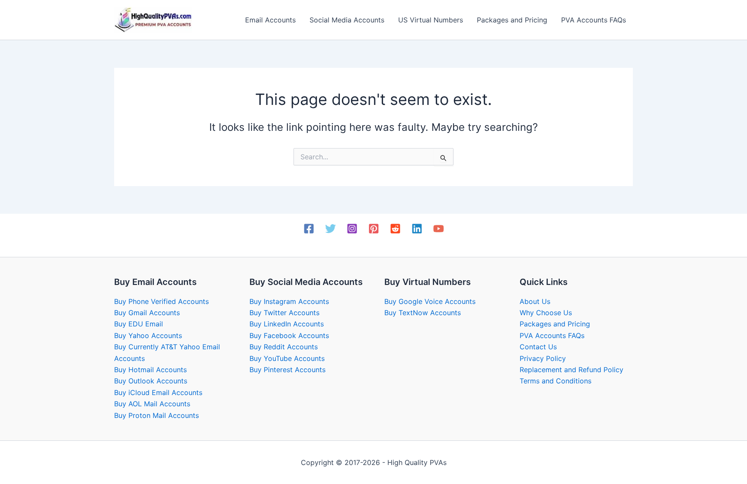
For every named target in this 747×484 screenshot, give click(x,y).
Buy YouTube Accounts (287, 358)
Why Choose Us (546, 312)
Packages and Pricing (512, 20)
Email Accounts (270, 20)
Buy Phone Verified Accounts (161, 301)
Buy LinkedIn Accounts (286, 324)
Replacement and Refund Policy (571, 369)
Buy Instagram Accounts (289, 301)
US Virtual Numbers (430, 20)
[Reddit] (395, 228)
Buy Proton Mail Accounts (156, 415)
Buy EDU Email (138, 324)
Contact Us (538, 346)
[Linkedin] (417, 228)
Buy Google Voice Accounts (430, 301)
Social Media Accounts (347, 20)
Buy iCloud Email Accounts (158, 392)
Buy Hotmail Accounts (150, 369)
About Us (535, 301)
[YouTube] (438, 228)
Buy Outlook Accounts (150, 380)
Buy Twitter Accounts (284, 312)
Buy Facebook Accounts (289, 335)
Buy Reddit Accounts (283, 346)
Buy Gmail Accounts (147, 312)
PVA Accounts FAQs (593, 20)
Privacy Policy (543, 358)
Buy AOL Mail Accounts (152, 403)
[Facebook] (308, 228)
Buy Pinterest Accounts (287, 369)
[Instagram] (352, 228)
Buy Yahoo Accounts (148, 335)
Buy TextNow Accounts (422, 312)
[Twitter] (330, 228)
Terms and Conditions (555, 380)
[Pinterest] (373, 228)
